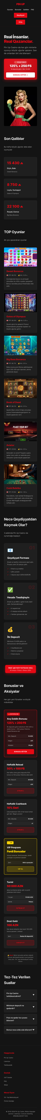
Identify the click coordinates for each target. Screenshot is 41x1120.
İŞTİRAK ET (20, 908)
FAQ (32, 10)
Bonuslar (18, 10)
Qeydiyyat (20, 15)
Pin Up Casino (8, 1058)
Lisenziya (7, 1061)
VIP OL (20, 869)
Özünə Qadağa (9, 1101)
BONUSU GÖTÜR (20, 752)
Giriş (20, 22)
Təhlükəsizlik (8, 1065)
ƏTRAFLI (20, 791)
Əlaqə (6, 1085)
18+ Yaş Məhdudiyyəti (11, 1097)
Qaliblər (26, 10)
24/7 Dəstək (8, 1077)
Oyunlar (10, 10)
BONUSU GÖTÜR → (20, 75)
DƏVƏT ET (20, 943)
